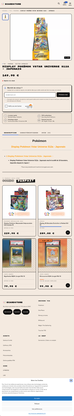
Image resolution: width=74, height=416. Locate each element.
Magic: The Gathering (44, 325)
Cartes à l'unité (7, 340)
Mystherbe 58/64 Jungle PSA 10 (14, 276)
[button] (71, 380)
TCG (10, 10)
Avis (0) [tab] (46, 133)
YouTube (25, 311)
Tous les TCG (42, 330)
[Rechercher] (59, 4)
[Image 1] (5, 17)
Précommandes (7, 355)
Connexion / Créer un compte (47, 340)
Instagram (7, 311)
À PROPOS (6, 370)
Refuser (37, 403)
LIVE (4, 375)
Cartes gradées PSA (9, 360)
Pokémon (16, 10)
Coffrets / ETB (7, 345)
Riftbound (41, 320)
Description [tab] (10, 133)
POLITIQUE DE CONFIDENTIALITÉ (37, 413)
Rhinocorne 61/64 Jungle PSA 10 (50, 276)
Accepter (37, 398)
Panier (64, 4)
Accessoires (7, 350)
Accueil (5, 10)
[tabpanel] (37, 152)
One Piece (41, 310)
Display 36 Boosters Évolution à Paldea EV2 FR (54, 224)
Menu (70, 5)
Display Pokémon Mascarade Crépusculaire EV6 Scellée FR (18, 224)
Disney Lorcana (43, 315)
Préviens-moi (63, 94)
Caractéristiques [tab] (29, 133)
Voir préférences (37, 409)
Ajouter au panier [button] (68, 232)
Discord (17, 311)
